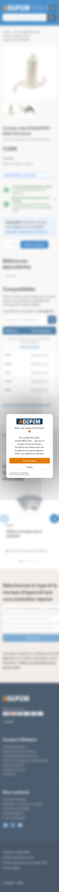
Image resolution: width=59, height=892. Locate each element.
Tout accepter (29, 460)
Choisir (29, 467)
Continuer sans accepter (18, 472)
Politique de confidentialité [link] (19, 474)
